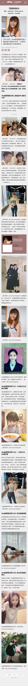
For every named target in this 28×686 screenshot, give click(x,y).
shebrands (11, 13)
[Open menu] (25, 3)
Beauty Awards (19, 11)
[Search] (2, 2)
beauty (3, 47)
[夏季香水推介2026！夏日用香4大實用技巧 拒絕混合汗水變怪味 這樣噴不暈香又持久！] (7, 239)
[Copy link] (8, 50)
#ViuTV (3, 674)
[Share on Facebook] (2, 50)
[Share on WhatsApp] (5, 50)
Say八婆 (9, 47)
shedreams (11, 11)
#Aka (15, 674)
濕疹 (5, 11)
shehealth (17, 13)
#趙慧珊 (9, 674)
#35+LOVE (20, 674)
